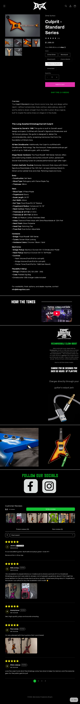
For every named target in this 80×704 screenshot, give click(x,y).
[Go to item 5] (53, 518)
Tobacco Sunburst (54, 64)
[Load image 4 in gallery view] (36, 43)
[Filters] (7, 535)
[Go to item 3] (32, 518)
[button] (4, 6)
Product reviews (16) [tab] (22, 529)
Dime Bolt (52, 69)
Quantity (48, 73)
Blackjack (64, 54)
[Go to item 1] (11, 518)
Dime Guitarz (36, 697)
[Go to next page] (49, 681)
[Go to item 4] (42, 518)
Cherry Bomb (66, 59)
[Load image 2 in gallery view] (18, 43)
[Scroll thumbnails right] (72, 518)
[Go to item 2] (21, 518)
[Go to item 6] (63, 518)
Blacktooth (52, 59)
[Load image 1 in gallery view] (9, 43)
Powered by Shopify (46, 697)
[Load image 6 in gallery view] (18, 52)
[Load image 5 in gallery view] (9, 52)
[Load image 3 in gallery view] (27, 43)
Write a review (51, 509)
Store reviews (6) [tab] (57, 529)
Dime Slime (51, 54)
